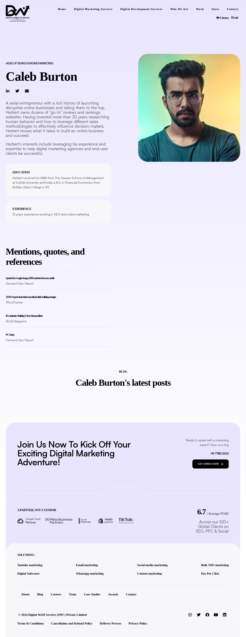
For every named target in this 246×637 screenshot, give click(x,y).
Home (62, 9)
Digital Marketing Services (93, 9)
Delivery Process (110, 623)
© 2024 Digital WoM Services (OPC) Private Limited (52, 614)
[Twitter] (17, 91)
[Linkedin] (225, 615)
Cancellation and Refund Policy (71, 623)
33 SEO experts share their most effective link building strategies (31, 297)
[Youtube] (216, 615)
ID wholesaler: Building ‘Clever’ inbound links (24, 315)
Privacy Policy (138, 623)
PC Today (10, 334)
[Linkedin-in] (8, 91)
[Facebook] (207, 615)
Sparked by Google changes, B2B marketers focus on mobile (30, 278)
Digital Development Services (141, 9)
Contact (232, 9)
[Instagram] (190, 615)
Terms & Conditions (30, 623)
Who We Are (179, 9)
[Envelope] (27, 91)
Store (215, 9)
